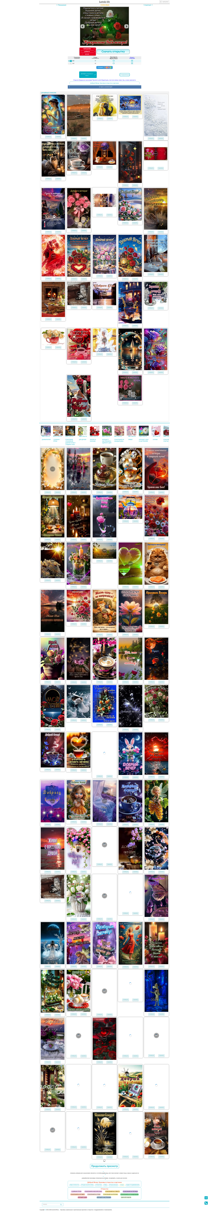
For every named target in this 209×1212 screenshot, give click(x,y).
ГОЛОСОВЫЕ (105, 5)
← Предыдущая (61, 5)
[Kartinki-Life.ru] (104, 2)
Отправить (101, 67)
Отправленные (124, 74)
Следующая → (148, 5)
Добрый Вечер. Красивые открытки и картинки (104, 83)
